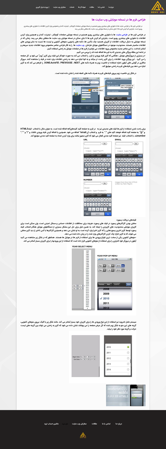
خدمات (72, 7)
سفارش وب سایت (59, 7)
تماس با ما (101, 7)
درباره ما (111, 7)
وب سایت (79, 45)
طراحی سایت (122, 35)
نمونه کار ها (82, 7)
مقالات (91, 7)
